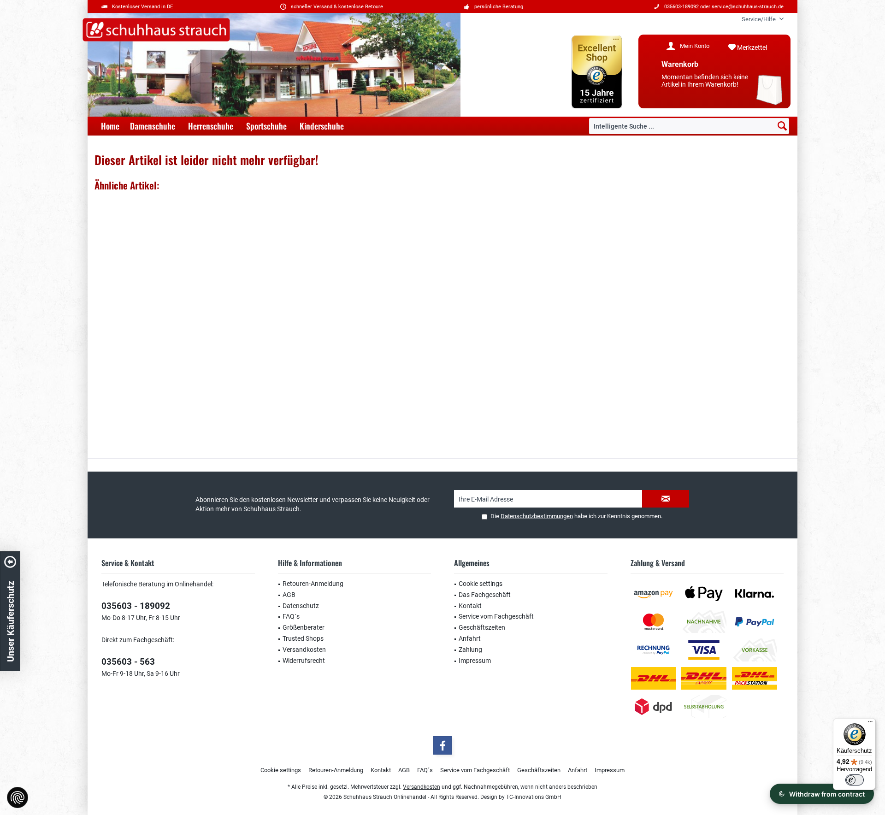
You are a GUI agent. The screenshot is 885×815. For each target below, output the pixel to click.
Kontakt (470, 605)
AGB (289, 594)
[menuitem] (759, 19)
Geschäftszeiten (482, 627)
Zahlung (470, 649)
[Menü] (870, 723)
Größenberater (303, 627)
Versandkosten (304, 649)
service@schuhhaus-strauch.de (748, 7)
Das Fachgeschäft (485, 594)
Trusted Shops (303, 638)
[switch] (854, 779)
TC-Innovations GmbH (533, 797)
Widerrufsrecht (304, 660)
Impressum (475, 660)
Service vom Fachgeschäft (496, 616)
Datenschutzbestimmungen (537, 516)
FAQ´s (291, 616)
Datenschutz (301, 605)
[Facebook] (442, 745)
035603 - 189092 (135, 606)
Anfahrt (470, 638)
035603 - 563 (128, 661)
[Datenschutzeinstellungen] (17, 797)
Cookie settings (480, 583)
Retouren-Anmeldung (313, 583)
